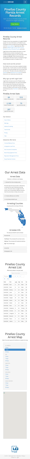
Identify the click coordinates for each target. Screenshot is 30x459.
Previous (6, 276)
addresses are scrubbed (15, 72)
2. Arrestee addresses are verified (11, 196)
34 (4, 278)
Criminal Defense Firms (9, 143)
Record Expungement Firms (10, 152)
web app (5, 72)
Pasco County (20, 47)
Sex (22, 282)
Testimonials (7, 129)
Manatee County (7, 49)
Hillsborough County (12, 47)
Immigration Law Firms (9, 146)
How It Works (7, 120)
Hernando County (15, 49)
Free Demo (15, 24)
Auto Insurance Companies (10, 149)
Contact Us (13, 457)
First (10, 282)
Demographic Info (8, 251)
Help (5, 136)
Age (19, 282)
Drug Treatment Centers (9, 159)
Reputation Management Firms (11, 156)
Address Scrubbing (8, 126)
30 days (7, 352)
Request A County (22, 28)
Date (5, 282)
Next (8, 278)
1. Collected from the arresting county (12, 182)
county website (10, 46)
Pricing (5, 132)
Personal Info (7, 235)
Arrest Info (6, 248)
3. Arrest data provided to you (10, 199)
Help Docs (18, 456)
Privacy (23, 456)
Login (18, 457)
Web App (6, 123)
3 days (6, 347)
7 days (6, 349)
